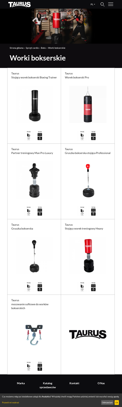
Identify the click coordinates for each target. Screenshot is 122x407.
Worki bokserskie (56, 47)
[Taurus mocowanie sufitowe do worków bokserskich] (34, 334)
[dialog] (61, 400)
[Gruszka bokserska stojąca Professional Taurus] (87, 179)
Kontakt (74, 383)
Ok (116, 402)
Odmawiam (107, 402)
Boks (43, 47)
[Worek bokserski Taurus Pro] (87, 104)
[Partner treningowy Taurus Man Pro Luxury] (34, 179)
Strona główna (17, 47)
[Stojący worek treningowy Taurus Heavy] (87, 255)
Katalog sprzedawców (48, 385)
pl (92, 4)
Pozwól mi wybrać (10, 402)
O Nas (101, 383)
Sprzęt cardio (32, 47)
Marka (21, 383)
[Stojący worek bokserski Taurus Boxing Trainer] (34, 104)
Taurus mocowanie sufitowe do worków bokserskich (30, 304)
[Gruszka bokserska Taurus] (34, 255)
